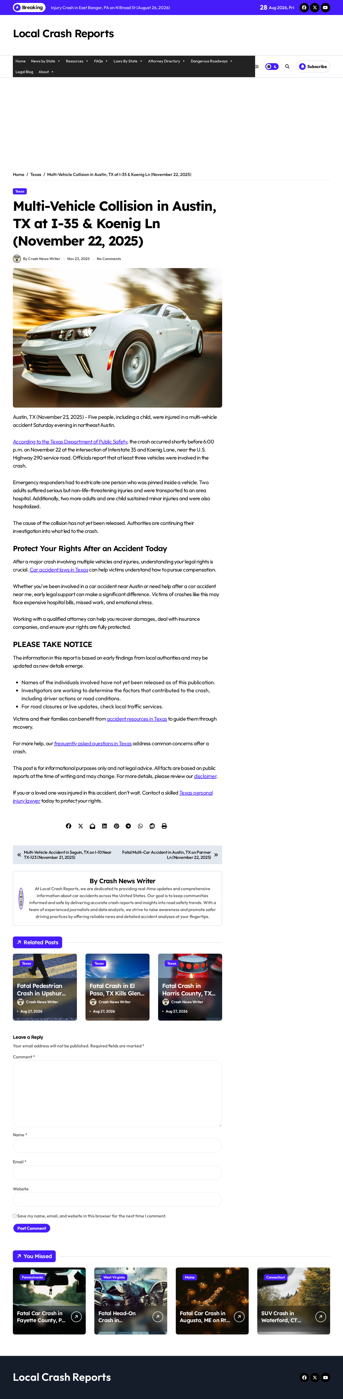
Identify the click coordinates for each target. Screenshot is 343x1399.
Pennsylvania (32, 1277)
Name (20, 1134)
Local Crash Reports (63, 33)
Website (21, 1188)
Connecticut (275, 1277)
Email (20, 1161)
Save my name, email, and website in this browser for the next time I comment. (91, 1216)
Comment (24, 1056)
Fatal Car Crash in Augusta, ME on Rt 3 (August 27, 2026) (203, 1320)
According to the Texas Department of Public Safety (70, 441)
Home (21, 61)
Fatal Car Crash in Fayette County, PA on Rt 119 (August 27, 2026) (41, 1323)
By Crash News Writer (41, 258)
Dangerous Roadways (209, 61)
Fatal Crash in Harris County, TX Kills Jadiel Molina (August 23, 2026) (187, 997)
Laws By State (125, 61)
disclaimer (205, 776)
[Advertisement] (171, 117)
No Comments (109, 258)
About (44, 71)
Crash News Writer (127, 881)
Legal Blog (24, 71)
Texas (19, 191)
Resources (74, 61)
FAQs (98, 61)
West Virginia (114, 1277)
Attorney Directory (164, 61)
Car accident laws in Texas (59, 569)
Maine (190, 1277)
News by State (43, 61)
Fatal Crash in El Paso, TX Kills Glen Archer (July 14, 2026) (115, 997)
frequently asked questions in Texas (93, 743)
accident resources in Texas (137, 718)
